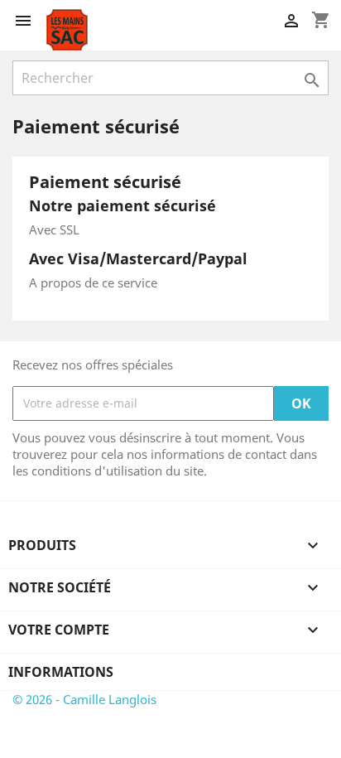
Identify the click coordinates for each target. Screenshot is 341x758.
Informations (60, 672)
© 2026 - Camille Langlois (84, 699)
